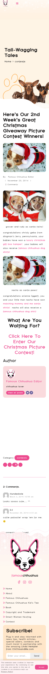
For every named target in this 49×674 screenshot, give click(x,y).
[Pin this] (20, 465)
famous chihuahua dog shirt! (19, 311)
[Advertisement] (24, 427)
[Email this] (5, 465)
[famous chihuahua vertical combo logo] (5, 3)
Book (8, 607)
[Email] (27, 392)
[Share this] (10, 465)
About (9, 593)
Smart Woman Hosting (18, 617)
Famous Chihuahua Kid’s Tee (22, 603)
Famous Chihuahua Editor (21, 177)
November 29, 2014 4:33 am (23, 513)
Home (9, 589)
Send (36, 656)
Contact (10, 622)
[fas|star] (19, 582)
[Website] (31, 392)
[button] (28, 3)
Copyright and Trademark (20, 612)
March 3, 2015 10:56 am (22, 497)
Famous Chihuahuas (17, 598)
